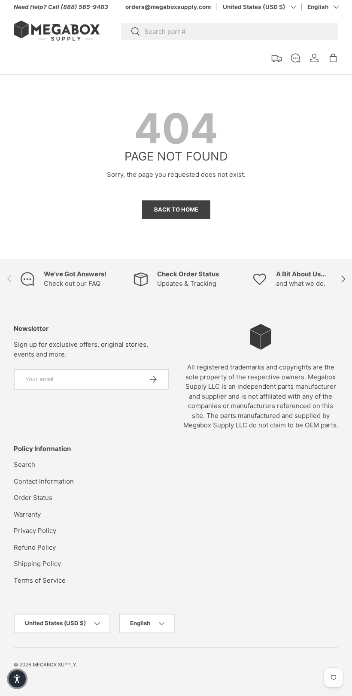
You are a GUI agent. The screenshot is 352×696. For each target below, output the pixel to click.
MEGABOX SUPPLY (54, 665)
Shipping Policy (37, 564)
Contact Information (44, 481)
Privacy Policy (35, 531)
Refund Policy (35, 547)
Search (24, 464)
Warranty (27, 514)
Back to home (176, 209)
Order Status (33, 497)
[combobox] (229, 31)
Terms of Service (40, 580)
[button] (333, 57)
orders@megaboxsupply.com (168, 6)
